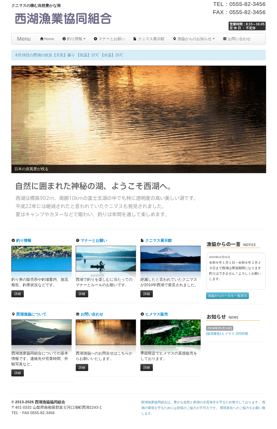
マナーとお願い (111, 39)
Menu (24, 39)
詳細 (17, 294)
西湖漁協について (31, 314)
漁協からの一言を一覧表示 (227, 296)
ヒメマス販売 (156, 314)
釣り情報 (74, 39)
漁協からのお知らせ (194, 39)
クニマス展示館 (150, 39)
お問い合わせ (238, 39)
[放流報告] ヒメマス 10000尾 (227, 334)
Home (49, 39)
